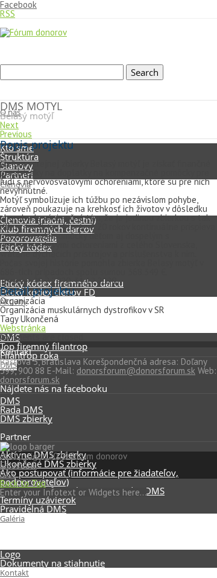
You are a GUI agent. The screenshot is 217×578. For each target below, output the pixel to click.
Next (9, 125)
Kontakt (14, 572)
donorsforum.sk (30, 379)
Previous (16, 134)
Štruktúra (19, 157)
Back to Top (23, 483)
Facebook (18, 465)
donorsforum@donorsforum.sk (136, 370)
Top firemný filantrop (43, 346)
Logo (10, 554)
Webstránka (23, 328)
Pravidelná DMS (33, 509)
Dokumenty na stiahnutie (52, 563)
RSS (7, 13)
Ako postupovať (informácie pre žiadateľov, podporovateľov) (89, 477)
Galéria (12, 518)
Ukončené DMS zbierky (48, 464)
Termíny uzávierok (38, 500)
